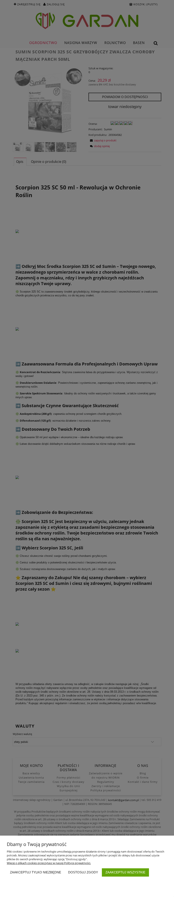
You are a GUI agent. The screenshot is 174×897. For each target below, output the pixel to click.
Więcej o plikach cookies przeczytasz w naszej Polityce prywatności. (49, 863)
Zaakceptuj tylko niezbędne (35, 872)
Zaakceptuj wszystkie (125, 872)
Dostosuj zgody (83, 872)
